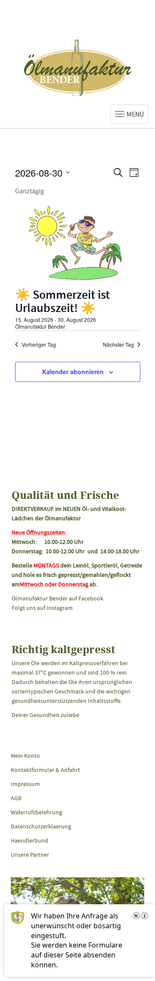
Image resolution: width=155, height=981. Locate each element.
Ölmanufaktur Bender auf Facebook (57, 598)
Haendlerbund (29, 840)
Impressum (25, 784)
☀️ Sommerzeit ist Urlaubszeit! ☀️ (62, 303)
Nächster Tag (118, 344)
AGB (16, 798)
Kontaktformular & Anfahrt (45, 770)
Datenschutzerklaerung (41, 826)
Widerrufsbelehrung (36, 812)
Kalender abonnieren (73, 371)
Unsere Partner (30, 854)
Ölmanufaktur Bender (77, 67)
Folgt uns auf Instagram (42, 608)
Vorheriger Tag (39, 344)
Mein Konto (25, 755)
